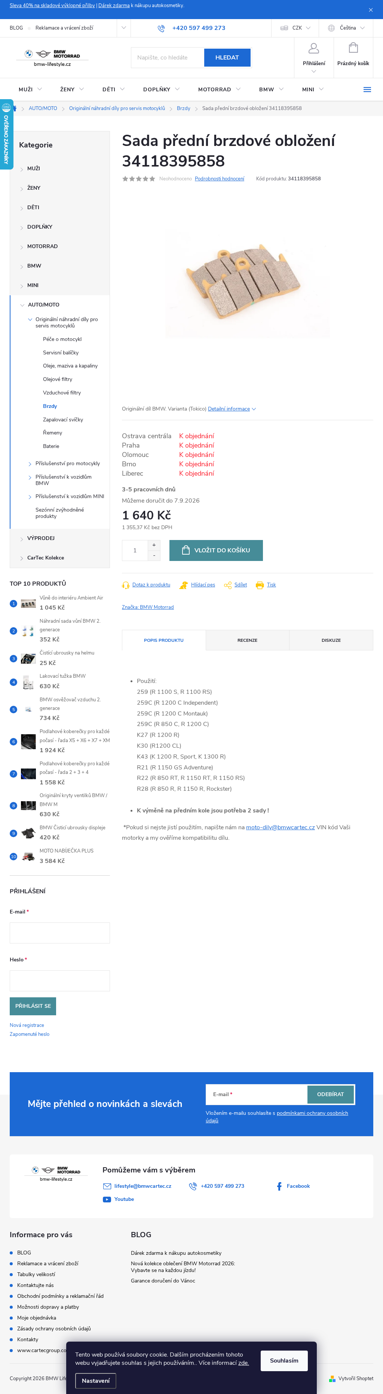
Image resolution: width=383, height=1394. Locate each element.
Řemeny (52, 432)
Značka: (148, 607)
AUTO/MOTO (43, 304)
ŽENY (33, 188)
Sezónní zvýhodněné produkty (60, 513)
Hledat (227, 58)
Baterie (51, 446)
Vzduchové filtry (62, 392)
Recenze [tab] (247, 640)
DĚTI (33, 207)
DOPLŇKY (39, 227)
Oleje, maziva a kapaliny (70, 365)
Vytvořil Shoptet (355, 1378)
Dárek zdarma (114, 5)
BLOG (16, 28)
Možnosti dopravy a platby (48, 1307)
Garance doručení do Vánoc (163, 1280)
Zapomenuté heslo (29, 1034)
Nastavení (96, 1381)
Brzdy (50, 406)
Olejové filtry (57, 379)
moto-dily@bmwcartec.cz (280, 827)
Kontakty (27, 1339)
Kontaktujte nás (35, 1285)
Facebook (298, 1186)
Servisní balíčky (61, 352)
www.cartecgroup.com (44, 1350)
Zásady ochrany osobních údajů (54, 1328)
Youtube (124, 1199)
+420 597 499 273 (222, 1186)
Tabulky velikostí (36, 1274)
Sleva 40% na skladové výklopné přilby (52, 5)
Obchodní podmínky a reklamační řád (60, 1296)
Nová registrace (27, 1025)
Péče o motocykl (62, 339)
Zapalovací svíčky (63, 419)
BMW (34, 265)
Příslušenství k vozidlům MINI (70, 496)
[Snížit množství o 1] (154, 555)
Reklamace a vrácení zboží (64, 28)
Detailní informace (229, 408)
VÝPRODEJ (41, 538)
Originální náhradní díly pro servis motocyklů (67, 322)
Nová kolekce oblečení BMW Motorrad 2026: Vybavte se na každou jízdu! (183, 1267)
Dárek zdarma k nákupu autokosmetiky (176, 1253)
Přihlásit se (33, 1006)
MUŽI (33, 168)
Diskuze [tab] (331, 640)
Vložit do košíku (222, 550)
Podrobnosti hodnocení (219, 179)
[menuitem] (30, 89)
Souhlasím (284, 1361)
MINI (33, 285)
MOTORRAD (42, 246)
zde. (243, 1363)
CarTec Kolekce (45, 557)
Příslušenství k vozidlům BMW (64, 480)
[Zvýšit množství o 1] (154, 545)
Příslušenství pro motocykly (68, 463)
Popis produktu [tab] (164, 640)
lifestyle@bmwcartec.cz (142, 1186)
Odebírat (330, 1094)
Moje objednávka (36, 1317)
